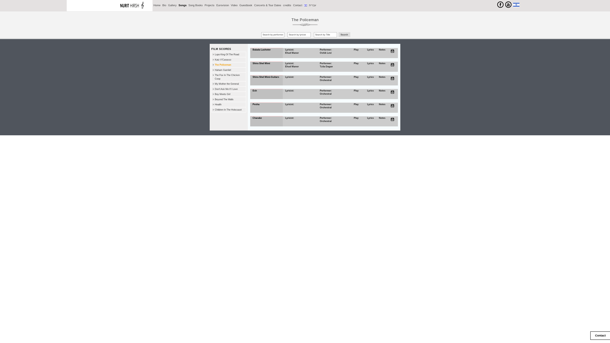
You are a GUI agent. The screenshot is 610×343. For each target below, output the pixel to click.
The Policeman (223, 64)
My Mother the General (227, 83)
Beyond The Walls (224, 99)
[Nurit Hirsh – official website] (134, 9)
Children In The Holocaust (228, 109)
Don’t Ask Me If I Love (226, 89)
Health (218, 104)
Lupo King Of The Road (227, 54)
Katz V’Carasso (223, 59)
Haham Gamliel (223, 70)
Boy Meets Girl (222, 94)
